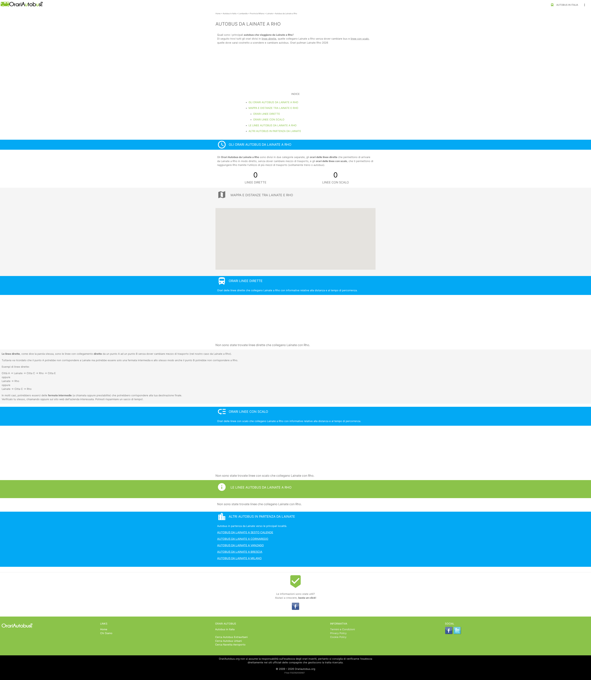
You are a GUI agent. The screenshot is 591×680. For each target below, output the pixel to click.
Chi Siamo (106, 633)
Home (218, 13)
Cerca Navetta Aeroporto (230, 644)
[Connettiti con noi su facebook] (295, 609)
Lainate (269, 13)
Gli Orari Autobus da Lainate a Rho (273, 102)
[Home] (21, 6)
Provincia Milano (257, 13)
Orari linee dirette (266, 113)
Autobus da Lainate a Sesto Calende (245, 532)
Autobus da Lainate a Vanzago (240, 545)
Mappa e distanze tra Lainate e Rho (273, 108)
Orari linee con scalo (268, 119)
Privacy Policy (338, 633)
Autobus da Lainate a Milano (239, 558)
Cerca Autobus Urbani (228, 640)
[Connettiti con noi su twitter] (457, 633)
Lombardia (243, 13)
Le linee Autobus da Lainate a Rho (273, 125)
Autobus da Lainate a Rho (286, 13)
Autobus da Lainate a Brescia (239, 551)
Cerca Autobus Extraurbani (231, 637)
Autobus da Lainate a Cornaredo (242, 538)
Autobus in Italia (564, 5)
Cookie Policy (338, 637)
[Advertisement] (295, 66)
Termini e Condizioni (342, 629)
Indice (295, 93)
